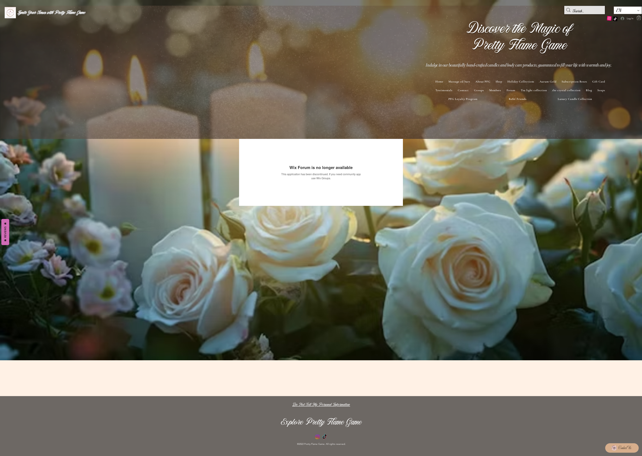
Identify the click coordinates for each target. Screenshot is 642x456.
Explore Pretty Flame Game (321, 422)
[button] (639, 17)
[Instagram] (609, 19)
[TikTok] (615, 18)
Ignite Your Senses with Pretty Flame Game (51, 12)
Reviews (5, 232)
